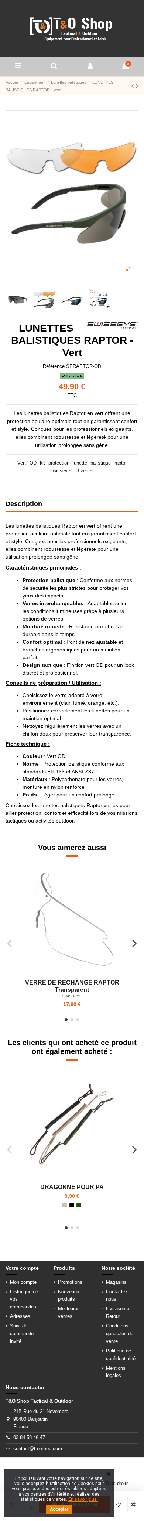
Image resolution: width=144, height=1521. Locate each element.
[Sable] (64, 1205)
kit (42, 463)
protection (58, 463)
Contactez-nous (117, 1295)
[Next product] (137, 86)
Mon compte (23, 1282)
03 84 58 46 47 (29, 1437)
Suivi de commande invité (22, 1333)
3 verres (85, 470)
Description (24, 503)
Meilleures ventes (69, 1312)
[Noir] (71, 1205)
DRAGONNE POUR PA (72, 1187)
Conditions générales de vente (119, 1333)
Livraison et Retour (118, 1312)
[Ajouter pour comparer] (133, 1505)
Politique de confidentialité (121, 1354)
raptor (120, 463)
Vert (21, 463)
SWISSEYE (72, 996)
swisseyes (61, 470)
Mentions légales (116, 1372)
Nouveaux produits (68, 1295)
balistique (100, 463)
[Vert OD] (78, 1205)
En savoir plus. (83, 1499)
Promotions (70, 1282)
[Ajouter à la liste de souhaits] (118, 1505)
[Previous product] (133, 86)
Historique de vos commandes (24, 1299)
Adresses (20, 1316)
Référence (54, 366)
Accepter (59, 1509)
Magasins (116, 1282)
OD (33, 463)
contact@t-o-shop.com (37, 1448)
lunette (80, 463)
